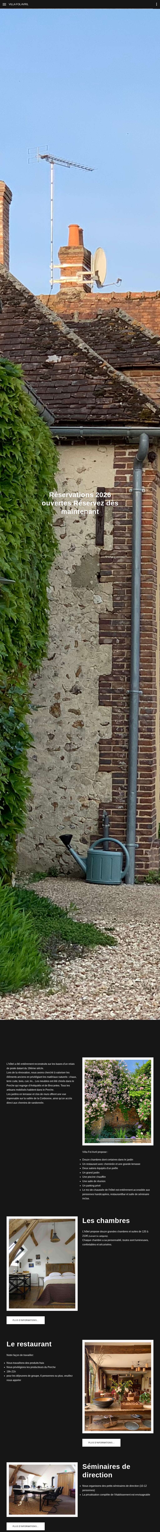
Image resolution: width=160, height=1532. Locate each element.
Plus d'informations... (26, 1320)
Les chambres (106, 1220)
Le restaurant (29, 1344)
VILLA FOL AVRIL (18, 4)
